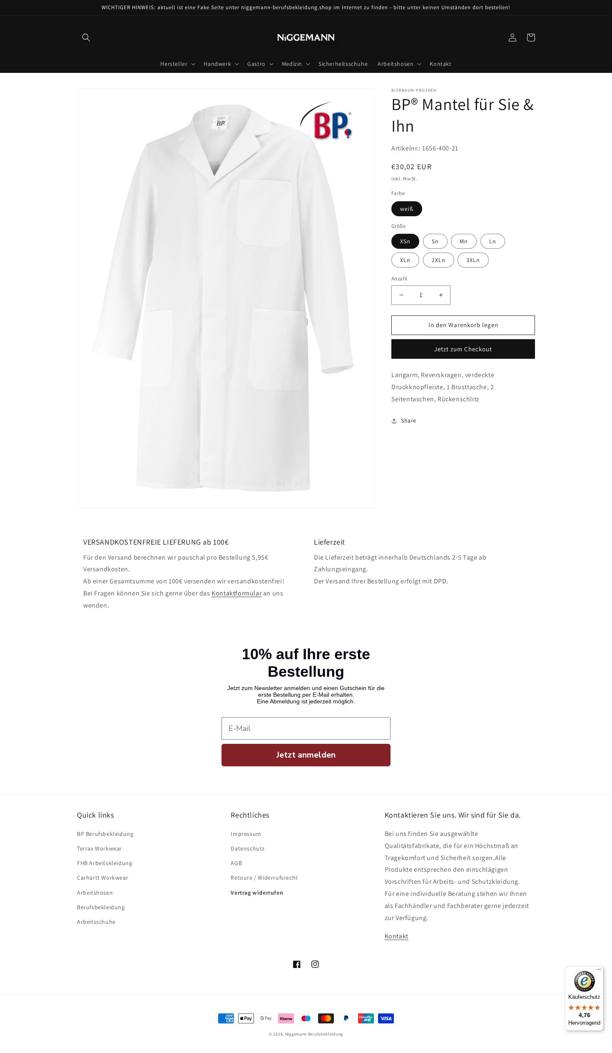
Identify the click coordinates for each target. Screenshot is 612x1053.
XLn (405, 260)
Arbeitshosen (95, 892)
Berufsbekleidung (101, 907)
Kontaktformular (236, 593)
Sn (435, 241)
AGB (236, 863)
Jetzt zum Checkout (463, 349)
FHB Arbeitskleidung (104, 863)
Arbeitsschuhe (96, 921)
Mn (464, 241)
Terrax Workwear (99, 848)
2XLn (438, 260)
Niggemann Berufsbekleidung (314, 1034)
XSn (405, 241)
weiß (406, 209)
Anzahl (399, 278)
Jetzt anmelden (306, 754)
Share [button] (408, 420)
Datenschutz (248, 848)
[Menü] (599, 971)
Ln (492, 241)
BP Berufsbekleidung (105, 834)
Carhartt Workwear (102, 877)
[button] (86, 37)
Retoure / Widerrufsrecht (264, 877)
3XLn (473, 260)
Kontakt (396, 936)
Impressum (246, 834)
